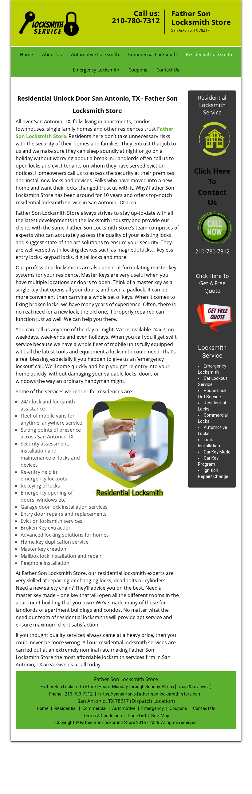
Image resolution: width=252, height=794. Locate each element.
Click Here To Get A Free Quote (212, 283)
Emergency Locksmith (96, 70)
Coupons (137, 70)
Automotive (124, 708)
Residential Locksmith (209, 54)
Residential (65, 708)
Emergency (152, 708)
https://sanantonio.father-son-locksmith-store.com (150, 694)
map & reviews (194, 686)
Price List (137, 715)
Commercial (94, 708)
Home (26, 54)
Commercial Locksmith (152, 54)
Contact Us (167, 70)
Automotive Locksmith (95, 54)
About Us (52, 54)
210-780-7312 (136, 20)
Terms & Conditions (102, 715)
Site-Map (160, 715)
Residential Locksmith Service (212, 105)
